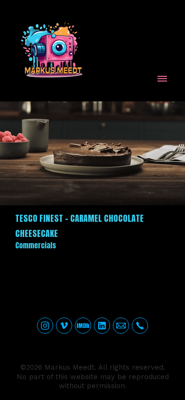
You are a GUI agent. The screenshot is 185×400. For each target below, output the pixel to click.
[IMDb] (83, 326)
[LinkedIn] (102, 326)
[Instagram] (45, 326)
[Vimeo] (64, 326)
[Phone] (140, 326)
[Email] (121, 326)
